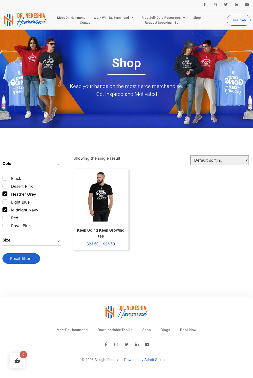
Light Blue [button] (20, 202)
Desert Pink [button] (22, 186)
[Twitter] (225, 4)
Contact (85, 22)
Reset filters (21, 258)
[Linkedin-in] (236, 4)
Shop (197, 17)
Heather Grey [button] (23, 194)
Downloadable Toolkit (115, 330)
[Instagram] (215, 4)
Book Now (188, 330)
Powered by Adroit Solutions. (147, 360)
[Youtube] (247, 4)
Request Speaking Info (161, 22)
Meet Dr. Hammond (71, 17)
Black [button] (16, 178)
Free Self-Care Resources (161, 17)
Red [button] (14, 217)
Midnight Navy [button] (24, 209)
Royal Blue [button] (21, 225)
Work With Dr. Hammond (111, 17)
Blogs (165, 330)
